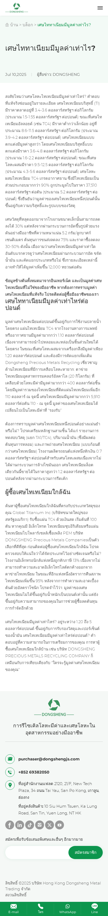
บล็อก (28, 24)
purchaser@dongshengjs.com (49, 758)
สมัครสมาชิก (85, 852)
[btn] (100, 7)
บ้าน (14, 24)
